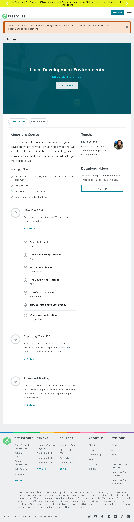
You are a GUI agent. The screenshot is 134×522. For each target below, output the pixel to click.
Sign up (102, 188)
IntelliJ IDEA (65, 347)
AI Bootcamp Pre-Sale (23, 2)
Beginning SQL (44, 458)
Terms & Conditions (12, 516)
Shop (114, 459)
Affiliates (115, 450)
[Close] (126, 27)
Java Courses (17, 121)
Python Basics (66, 458)
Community (95, 454)
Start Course (65, 85)
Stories (92, 459)
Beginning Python (46, 453)
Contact (93, 464)
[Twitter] (89, 516)
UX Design (19, 474)
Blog (91, 450)
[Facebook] (102, 516)
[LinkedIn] (109, 516)
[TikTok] (122, 516)
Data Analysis (21, 469)
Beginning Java (45, 462)
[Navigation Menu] (129, 12)
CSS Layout (65, 462)
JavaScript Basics (68, 445)
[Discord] (128, 516)
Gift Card (93, 469)
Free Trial (117, 12)
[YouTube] (95, 516)
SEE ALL (19, 480)
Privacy (28, 516)
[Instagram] (115, 516)
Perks (114, 454)
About (92, 445)
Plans (114, 445)
